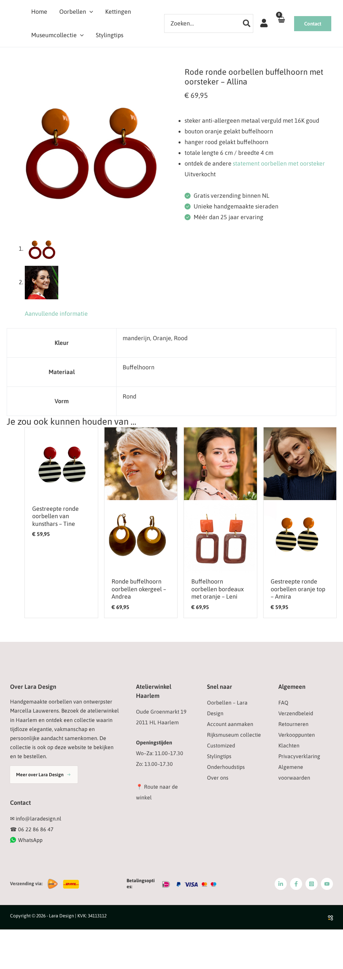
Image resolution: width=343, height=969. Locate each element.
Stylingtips (109, 35)
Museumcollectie (54, 35)
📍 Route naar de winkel (157, 792)
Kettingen (118, 11)
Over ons (217, 778)
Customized (221, 745)
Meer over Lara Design (40, 774)
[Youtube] (327, 884)
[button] (89, 11)
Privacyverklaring (299, 756)
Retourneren (293, 724)
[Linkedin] (281, 884)
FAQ (283, 703)
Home (39, 11)
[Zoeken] (247, 23)
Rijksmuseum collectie (234, 735)
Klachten (288, 745)
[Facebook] (296, 884)
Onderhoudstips (226, 767)
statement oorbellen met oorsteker (279, 163)
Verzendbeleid (295, 713)
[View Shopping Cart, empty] (281, 23)
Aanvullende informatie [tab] (56, 313)
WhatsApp (30, 840)
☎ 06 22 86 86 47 (32, 829)
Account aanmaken (230, 724)
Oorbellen (72, 11)
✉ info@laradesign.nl (35, 818)
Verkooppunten (296, 735)
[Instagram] (311, 884)
